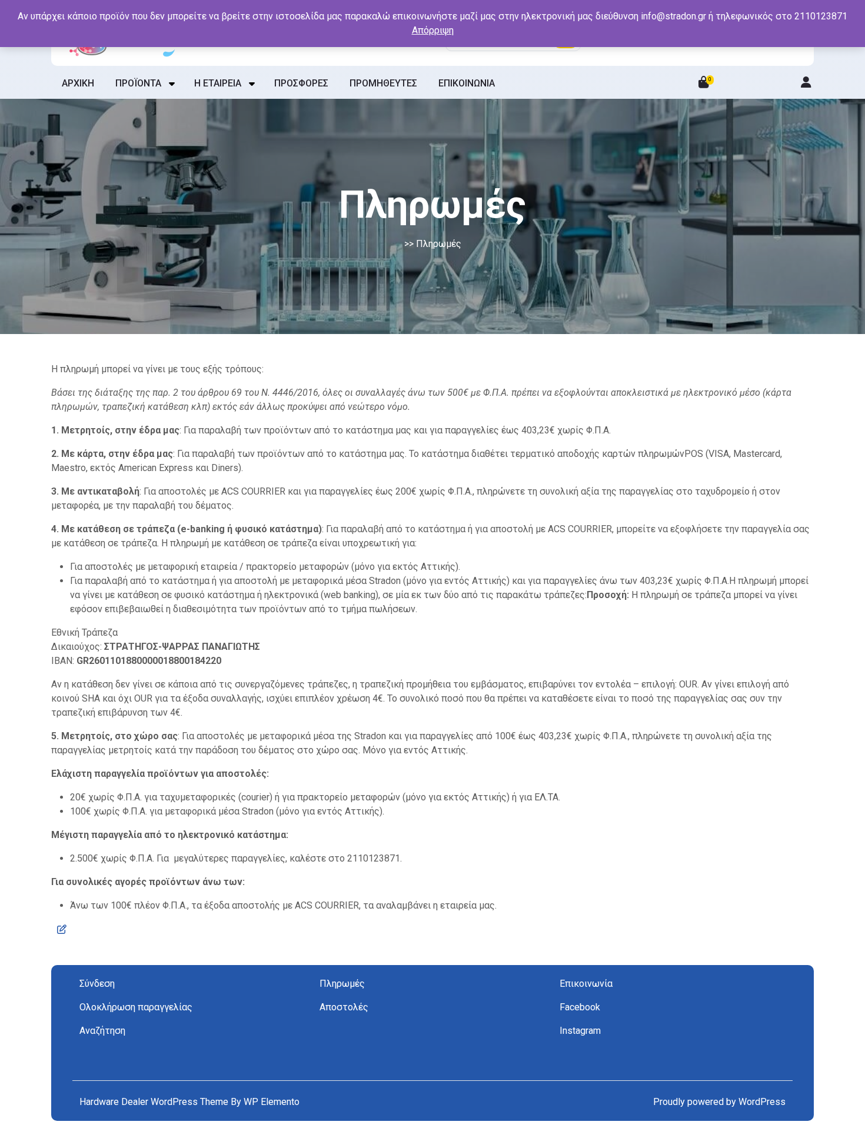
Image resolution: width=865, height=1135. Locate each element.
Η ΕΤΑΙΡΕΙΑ (217, 83)
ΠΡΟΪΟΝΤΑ (138, 83)
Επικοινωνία (586, 983)
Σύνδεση (97, 983)
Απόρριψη (433, 30)
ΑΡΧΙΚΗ (78, 83)
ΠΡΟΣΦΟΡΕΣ (301, 83)
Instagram (580, 1030)
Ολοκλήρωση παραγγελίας (135, 1007)
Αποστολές (344, 1007)
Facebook (580, 1007)
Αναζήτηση (102, 1030)
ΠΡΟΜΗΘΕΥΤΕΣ (383, 83)
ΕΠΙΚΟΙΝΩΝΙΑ (466, 83)
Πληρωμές (342, 983)
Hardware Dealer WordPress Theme (155, 1101)
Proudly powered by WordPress (719, 1101)
